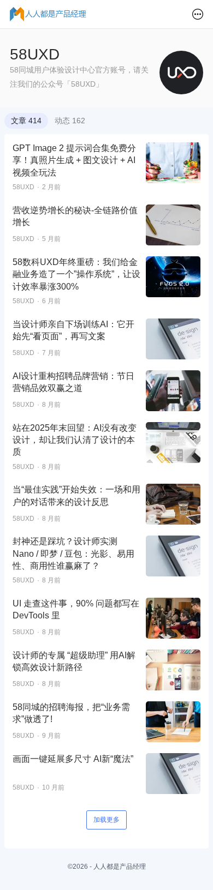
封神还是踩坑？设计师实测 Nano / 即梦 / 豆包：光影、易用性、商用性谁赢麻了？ (73, 553)
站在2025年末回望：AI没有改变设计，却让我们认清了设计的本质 (75, 440)
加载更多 (106, 819)
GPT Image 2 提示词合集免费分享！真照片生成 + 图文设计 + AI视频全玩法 (74, 160)
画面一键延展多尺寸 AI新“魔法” (73, 758)
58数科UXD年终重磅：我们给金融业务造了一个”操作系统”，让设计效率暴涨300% (76, 274)
